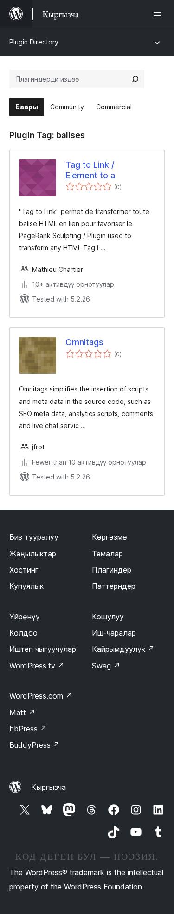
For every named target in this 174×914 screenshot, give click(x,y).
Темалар (107, 553)
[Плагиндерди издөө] (135, 79)
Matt (22, 712)
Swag (106, 665)
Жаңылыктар (32, 553)
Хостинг (24, 569)
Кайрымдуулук (123, 649)
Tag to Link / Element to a (90, 170)
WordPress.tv (36, 665)
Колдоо (23, 632)
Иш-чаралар (114, 632)
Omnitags (84, 342)
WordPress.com (40, 695)
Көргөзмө (109, 537)
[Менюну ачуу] (159, 14)
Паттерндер (113, 586)
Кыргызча (48, 787)
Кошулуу (108, 616)
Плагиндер (111, 569)
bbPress (28, 728)
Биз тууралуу (33, 537)
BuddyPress (34, 745)
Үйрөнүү (24, 616)
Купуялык (26, 586)
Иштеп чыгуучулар (42, 649)
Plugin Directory (33, 42)
